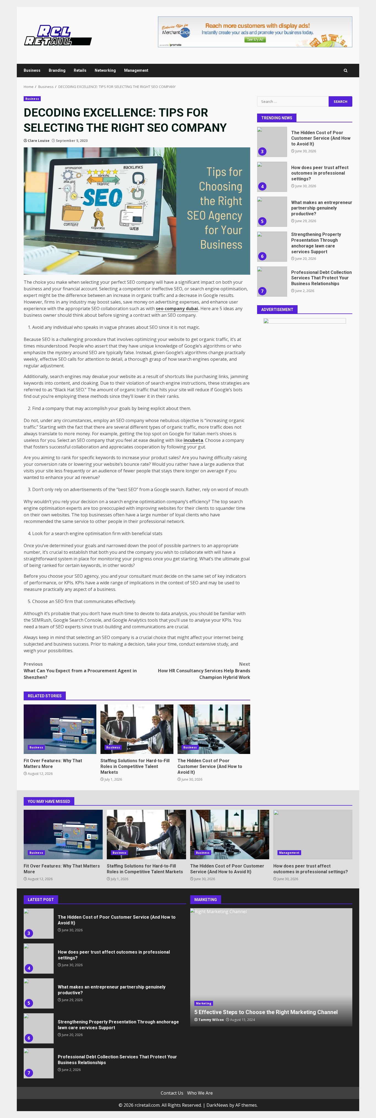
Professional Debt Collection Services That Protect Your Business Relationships (272, 281)
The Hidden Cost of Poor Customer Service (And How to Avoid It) (214, 729)
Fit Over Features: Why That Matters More (60, 729)
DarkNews (217, 1105)
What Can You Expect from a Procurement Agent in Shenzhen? (80, 670)
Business (32, 70)
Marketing (204, 1003)
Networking (105, 70)
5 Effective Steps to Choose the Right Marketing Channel (271, 967)
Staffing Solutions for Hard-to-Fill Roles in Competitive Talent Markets (136, 729)
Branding (57, 70)
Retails (80, 70)
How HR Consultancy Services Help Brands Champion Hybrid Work (204, 670)
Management (136, 70)
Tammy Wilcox (211, 1019)
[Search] (345, 70)
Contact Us (172, 1093)
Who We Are (200, 1093)
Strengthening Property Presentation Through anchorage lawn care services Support (272, 247)
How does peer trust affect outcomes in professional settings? (272, 177)
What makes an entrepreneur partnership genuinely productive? (272, 212)
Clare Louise (39, 140)
